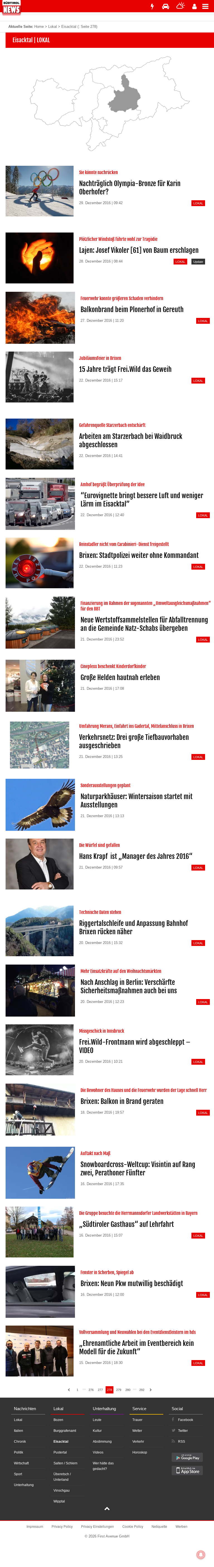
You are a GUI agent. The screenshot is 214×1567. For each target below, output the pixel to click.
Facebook (185, 1420)
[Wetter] (180, 6)
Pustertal (60, 1452)
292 (141, 1389)
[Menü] (208, 6)
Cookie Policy (132, 1526)
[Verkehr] (165, 6)
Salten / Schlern (65, 1463)
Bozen (58, 1420)
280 (127, 1389)
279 (118, 1389)
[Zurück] (68, 1389)
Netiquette (159, 1526)
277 (100, 1389)
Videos (98, 1452)
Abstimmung (102, 1442)
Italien (18, 1431)
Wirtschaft (21, 1463)
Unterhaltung (24, 1485)
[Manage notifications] (200, 1554)
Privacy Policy (62, 1526)
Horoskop (139, 1452)
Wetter (137, 1431)
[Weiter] (150, 1389)
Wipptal (59, 1501)
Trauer (137, 1420)
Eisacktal (61, 1442)
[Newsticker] (152, 6)
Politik (18, 1452)
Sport (18, 1474)
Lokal (52, 26)
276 (91, 1389)
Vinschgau (62, 1490)
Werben (182, 1526)
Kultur (97, 1431)
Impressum (34, 1526)
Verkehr (138, 1442)
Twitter (183, 1431)
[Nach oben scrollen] (107, 1509)
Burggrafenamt (65, 1431)
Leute (97, 1420)
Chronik (20, 1442)
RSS (181, 1442)
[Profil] (194, 6)
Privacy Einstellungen (97, 1526)
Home (39, 26)
